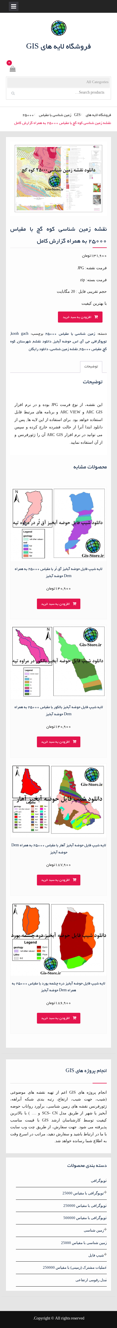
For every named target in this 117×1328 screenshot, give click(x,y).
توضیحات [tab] (91, 367)
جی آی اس (81, 342)
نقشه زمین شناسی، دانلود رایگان (53, 350)
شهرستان (24, 342)
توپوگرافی (99, 342)
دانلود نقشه (42, 342)
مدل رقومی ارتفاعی (91, 1280)
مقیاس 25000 (90, 350)
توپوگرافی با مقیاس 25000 (83, 1193)
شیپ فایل (96, 1255)
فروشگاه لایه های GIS (58, 47)
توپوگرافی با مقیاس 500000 (85, 1218)
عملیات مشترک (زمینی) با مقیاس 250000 (75, 1267)
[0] (12, 70)
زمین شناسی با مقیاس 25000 (46, 115)
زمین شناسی (94, 1230)
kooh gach (19, 334)
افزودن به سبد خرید (77, 317)
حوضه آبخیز (62, 342)
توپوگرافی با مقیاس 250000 (85, 1205)
